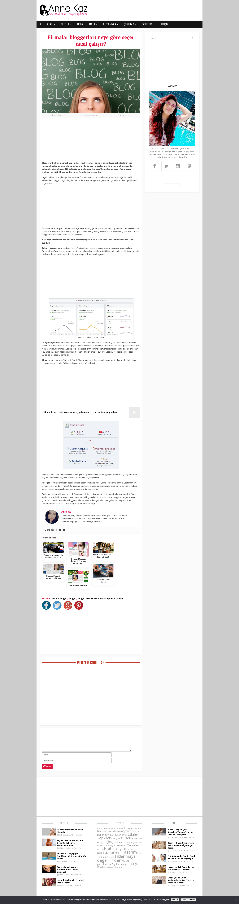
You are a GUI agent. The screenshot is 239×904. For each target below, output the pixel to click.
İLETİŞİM (164, 24)
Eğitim (117, 838)
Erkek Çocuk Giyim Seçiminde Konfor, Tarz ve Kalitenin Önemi (181, 880)
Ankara (107, 828)
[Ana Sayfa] (63, 15)
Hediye (100, 842)
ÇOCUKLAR (129, 24)
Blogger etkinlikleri (87, 598)
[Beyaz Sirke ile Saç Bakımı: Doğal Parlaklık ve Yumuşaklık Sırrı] (49, 845)
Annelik (113, 829)
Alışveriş (100, 829)
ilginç (108, 841)
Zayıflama (117, 864)
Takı (105, 852)
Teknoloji (102, 856)
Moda (130, 845)
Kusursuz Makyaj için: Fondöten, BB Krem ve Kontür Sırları (71, 856)
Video (125, 861)
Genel (175, 823)
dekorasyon (121, 831)
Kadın (116, 842)
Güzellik (64, 823)
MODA (80, 24)
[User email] (64, 530)
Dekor (110, 831)
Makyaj (123, 845)
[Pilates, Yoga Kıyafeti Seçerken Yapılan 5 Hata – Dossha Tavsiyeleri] (159, 834)
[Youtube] (60, 530)
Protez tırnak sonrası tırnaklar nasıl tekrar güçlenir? (67, 869)
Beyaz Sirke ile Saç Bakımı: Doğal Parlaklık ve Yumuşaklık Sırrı (70, 843)
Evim (113, 839)
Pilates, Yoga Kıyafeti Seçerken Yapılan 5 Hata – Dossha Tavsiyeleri (180, 832)
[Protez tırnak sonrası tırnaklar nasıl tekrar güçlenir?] (49, 871)
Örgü (134, 864)
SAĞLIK (92, 24)
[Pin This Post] (79, 608)
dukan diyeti (121, 834)
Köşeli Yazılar (136, 842)
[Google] (44, 530)
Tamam (175, 900)
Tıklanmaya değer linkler (116, 858)
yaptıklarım (104, 864)
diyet (112, 834)
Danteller (102, 831)
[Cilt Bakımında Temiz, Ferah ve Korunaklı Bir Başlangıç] (159, 861)
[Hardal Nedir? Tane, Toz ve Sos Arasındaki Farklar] (159, 871)
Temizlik (110, 857)
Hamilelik (138, 838)
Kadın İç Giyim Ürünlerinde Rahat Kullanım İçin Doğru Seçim (181, 845)
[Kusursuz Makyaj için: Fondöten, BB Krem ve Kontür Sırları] (49, 858)
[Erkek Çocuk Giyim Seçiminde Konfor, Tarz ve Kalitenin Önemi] (159, 882)
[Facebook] (56, 530)
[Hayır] (235, 900)
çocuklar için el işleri (114, 867)
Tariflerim (115, 852)
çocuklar (102, 866)
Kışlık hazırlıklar (103, 845)
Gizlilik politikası (188, 900)
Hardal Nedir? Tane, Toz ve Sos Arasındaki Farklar (181, 868)
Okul (136, 845)
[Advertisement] (91, 141)
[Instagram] (52, 530)
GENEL (50, 24)
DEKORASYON (110, 24)
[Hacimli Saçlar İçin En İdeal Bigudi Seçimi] (49, 885)
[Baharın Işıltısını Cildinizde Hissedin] (49, 834)
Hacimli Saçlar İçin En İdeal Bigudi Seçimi (70, 881)
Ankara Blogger (59, 598)
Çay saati (126, 864)
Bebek (119, 828)
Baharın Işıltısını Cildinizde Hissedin (70, 830)
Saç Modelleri (133, 849)
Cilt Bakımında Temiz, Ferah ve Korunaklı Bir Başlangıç (181, 857)
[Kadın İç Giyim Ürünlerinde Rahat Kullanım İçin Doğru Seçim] (159, 847)
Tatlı (139, 853)
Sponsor (102, 598)
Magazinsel (114, 845)
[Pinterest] (48, 530)
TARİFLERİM (147, 24)
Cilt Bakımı (137, 829)
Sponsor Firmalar (115, 598)
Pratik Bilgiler (115, 848)
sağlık (99, 852)
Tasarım (129, 852)
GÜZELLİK (65, 24)
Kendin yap (124, 842)
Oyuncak (100, 849)
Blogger (72, 598)
